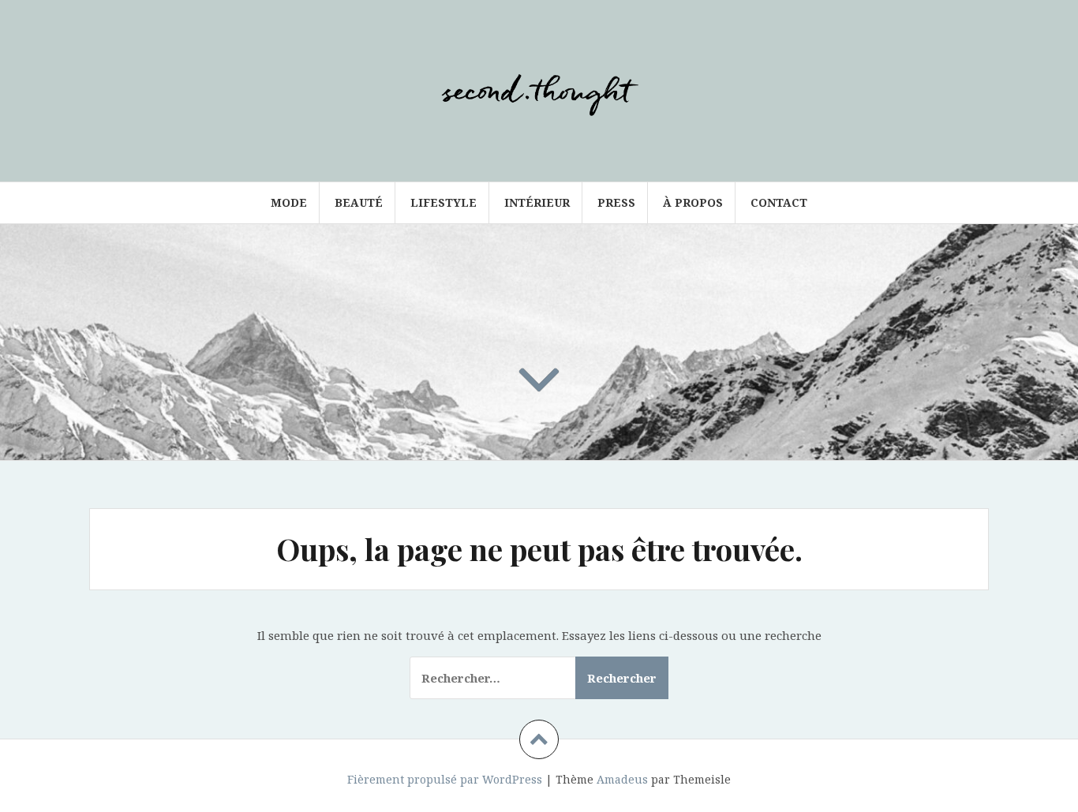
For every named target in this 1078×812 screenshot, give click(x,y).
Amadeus (622, 779)
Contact (778, 202)
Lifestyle (443, 202)
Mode (289, 202)
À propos (693, 202)
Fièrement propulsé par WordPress (444, 779)
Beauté (359, 202)
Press (616, 202)
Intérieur (537, 202)
